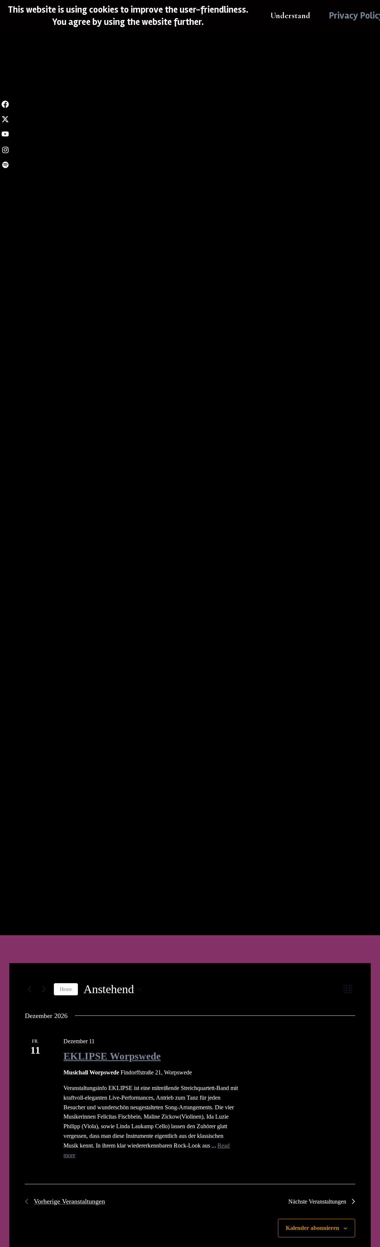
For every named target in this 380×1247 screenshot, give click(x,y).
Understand (290, 15)
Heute (66, 989)
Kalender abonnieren (312, 1228)
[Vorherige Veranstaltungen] (29, 989)
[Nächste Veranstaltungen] (43, 989)
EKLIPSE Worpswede (112, 1056)
